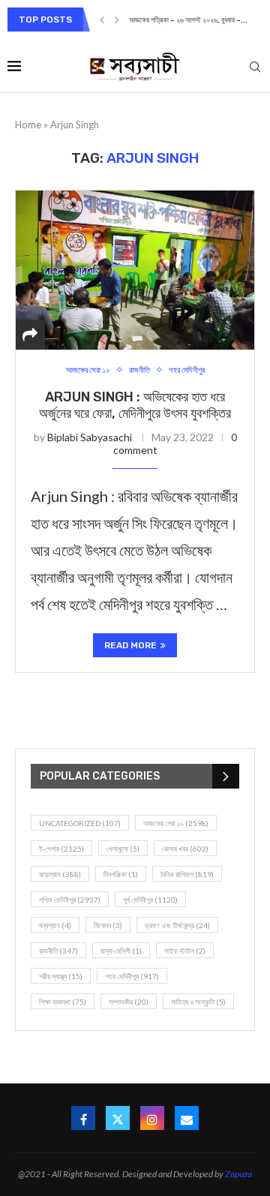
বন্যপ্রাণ (55, 925)
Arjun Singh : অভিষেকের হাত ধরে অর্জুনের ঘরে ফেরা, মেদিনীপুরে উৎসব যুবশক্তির (135, 405)
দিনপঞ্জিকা (121, 874)
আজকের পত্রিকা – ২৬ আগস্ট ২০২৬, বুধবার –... (188, 20)
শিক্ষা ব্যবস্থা (62, 1001)
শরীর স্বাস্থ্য (60, 976)
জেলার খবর (185, 848)
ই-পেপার (61, 848)
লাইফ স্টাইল (185, 950)
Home (28, 125)
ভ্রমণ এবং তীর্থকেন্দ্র (177, 925)
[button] (102, 20)
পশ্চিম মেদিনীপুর (69, 899)
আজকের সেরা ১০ (175, 823)
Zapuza (238, 1173)
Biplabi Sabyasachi (89, 437)
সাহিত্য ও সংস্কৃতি (198, 1001)
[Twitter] (118, 1118)
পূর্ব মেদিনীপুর (150, 899)
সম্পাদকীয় (128, 1001)
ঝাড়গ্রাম (60, 874)
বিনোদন (108, 925)
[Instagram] (152, 1118)
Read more (130, 645)
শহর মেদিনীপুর (132, 976)
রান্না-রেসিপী (121, 950)
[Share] (30, 335)
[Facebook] (83, 1118)
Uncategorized (80, 823)
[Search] (255, 68)
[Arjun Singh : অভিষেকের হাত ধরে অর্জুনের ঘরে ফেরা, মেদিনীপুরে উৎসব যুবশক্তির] (135, 270)
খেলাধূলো (123, 848)
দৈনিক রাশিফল (187, 874)
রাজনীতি (58, 950)
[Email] (187, 1118)
